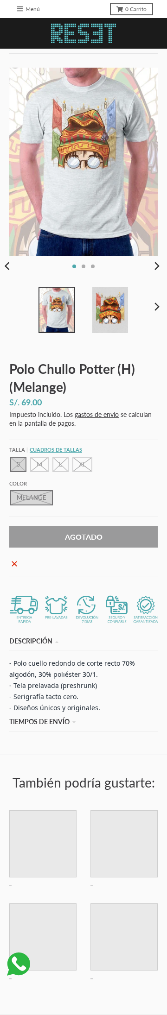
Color (18, 483)
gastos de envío (97, 414)
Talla (45, 450)
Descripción (30, 641)
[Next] (157, 266)
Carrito (136, 9)
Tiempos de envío (39, 721)
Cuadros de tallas (56, 450)
